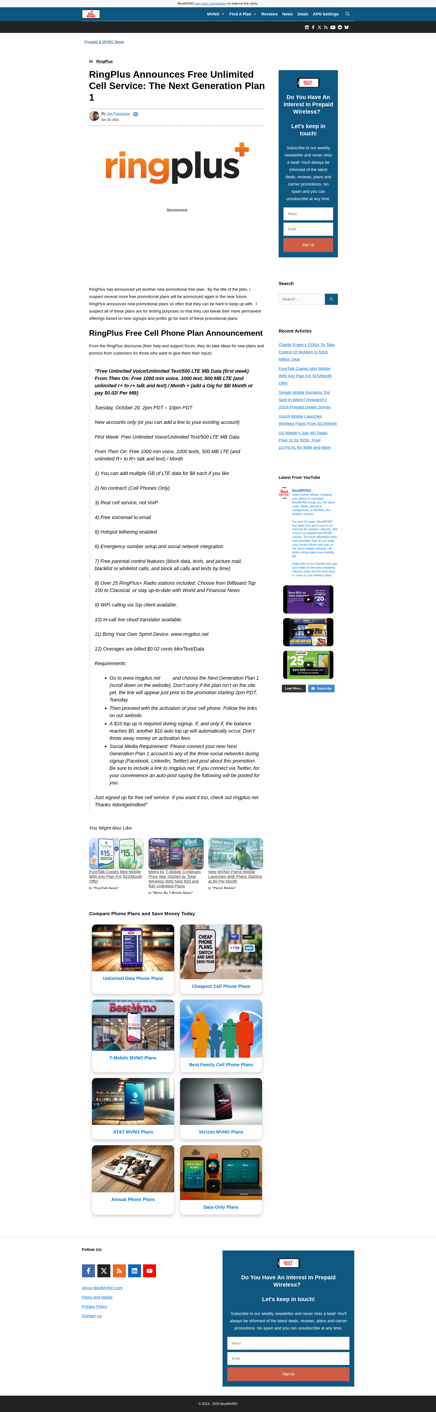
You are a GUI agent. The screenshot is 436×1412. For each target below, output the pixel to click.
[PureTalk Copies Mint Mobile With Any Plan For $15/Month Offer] (116, 854)
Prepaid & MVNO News (104, 42)
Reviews (269, 14)
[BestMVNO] (91, 14)
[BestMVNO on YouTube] (333, 27)
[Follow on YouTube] (149, 1270)
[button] (347, 14)
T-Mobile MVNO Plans (132, 1057)
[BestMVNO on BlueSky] (346, 27)
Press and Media (97, 1297)
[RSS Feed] (119, 1271)
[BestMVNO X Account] (319, 27)
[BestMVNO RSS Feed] (326, 27)
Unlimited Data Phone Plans (133, 978)
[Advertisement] (177, 250)
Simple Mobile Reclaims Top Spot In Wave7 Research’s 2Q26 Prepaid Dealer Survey (305, 399)
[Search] (331, 299)
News (287, 14)
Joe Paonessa (118, 114)
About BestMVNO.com (102, 1288)
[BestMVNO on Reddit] (340, 27)
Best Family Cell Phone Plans (221, 1064)
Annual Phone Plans (133, 1199)
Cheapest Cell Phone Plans (221, 986)
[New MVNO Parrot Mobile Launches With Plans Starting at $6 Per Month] (235, 854)
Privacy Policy (94, 1306)
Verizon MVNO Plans (221, 1131)
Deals (302, 14)
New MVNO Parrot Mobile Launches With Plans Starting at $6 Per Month (235, 877)
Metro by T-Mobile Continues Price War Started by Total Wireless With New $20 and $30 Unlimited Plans (175, 879)
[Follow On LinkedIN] (134, 1270)
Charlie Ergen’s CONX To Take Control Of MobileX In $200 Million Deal (307, 352)
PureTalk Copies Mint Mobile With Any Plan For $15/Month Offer (115, 877)
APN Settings (326, 14)
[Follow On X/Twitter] (104, 1271)
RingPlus (104, 61)
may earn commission (210, 3)
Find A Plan (240, 14)
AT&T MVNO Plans (133, 1131)
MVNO (213, 14)
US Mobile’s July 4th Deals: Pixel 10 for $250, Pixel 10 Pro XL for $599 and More (305, 440)
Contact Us (92, 1316)
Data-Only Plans (220, 1207)
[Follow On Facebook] (88, 1271)
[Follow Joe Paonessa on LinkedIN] (135, 114)
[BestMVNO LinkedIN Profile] (307, 27)
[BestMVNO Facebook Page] (313, 27)
